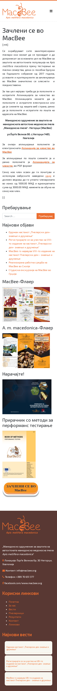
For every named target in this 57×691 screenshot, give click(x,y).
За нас (12, 605)
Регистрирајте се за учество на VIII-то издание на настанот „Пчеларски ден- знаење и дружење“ (30, 243)
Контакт (14, 620)
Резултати (15, 616)
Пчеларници (16, 613)
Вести (12, 609)
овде (48, 175)
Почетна (14, 601)
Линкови (14, 624)
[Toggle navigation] (51, 11)
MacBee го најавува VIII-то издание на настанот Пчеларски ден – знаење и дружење (32, 255)
